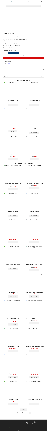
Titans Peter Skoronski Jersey (34, 399)
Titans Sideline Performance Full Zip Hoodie (34, 128)
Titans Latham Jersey (34, 237)
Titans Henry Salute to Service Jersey (12, 373)
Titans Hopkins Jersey (34, 373)
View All (23, 409)
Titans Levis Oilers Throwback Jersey (34, 346)
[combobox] (23, 76)
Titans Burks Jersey (13, 292)
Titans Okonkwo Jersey (13, 346)
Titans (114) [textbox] (23, 76)
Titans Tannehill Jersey (13, 237)
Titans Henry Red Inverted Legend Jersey (34, 265)
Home (4, 4)
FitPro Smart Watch (13, 100)
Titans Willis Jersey (34, 211)
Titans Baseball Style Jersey (13, 264)
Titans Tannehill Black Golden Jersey (34, 292)
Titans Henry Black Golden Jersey (34, 183)
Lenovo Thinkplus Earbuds (12, 154)
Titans (8, 4)
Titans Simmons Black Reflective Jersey (13, 184)
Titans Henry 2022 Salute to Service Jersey (13, 319)
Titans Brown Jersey (13, 211)
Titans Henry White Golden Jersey (34, 318)
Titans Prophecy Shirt (34, 100)
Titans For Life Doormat (13, 127)
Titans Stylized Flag (34, 154)
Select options (13, 104)
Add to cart (13, 53)
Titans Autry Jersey (13, 399)
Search (43, 69)
